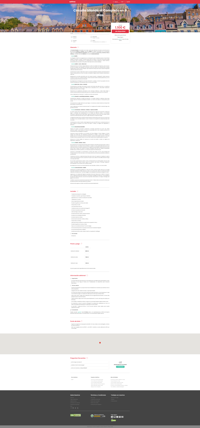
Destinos (72, 397)
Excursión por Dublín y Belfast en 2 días (118, 379)
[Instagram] (73, 408)
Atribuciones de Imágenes (96, 404)
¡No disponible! (120, 31)
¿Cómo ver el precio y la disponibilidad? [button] (79, 368)
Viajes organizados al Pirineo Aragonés (98, 383)
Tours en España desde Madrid (96, 382)
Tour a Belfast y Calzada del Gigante (117, 386)
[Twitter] (75, 408)
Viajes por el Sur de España (96, 386)
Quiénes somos (73, 401)
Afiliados (112, 399)
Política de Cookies (94, 402)
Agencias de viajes (114, 397)
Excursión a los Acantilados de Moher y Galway (119, 385)
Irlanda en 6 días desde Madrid (116, 383)
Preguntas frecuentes (74, 404)
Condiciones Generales (95, 399)
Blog (71, 406)
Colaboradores (114, 401)
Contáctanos (120, 366)
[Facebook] (71, 408)
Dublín (72, 379)
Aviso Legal (93, 397)
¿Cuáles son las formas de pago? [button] (77, 365)
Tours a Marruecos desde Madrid (97, 381)
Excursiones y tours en (80, 33)
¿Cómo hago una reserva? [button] (76, 362)
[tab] (89, 362)
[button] (116, 2)
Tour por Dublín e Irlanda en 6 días (117, 382)
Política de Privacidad (95, 401)
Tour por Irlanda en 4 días (115, 381)
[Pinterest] (78, 408)
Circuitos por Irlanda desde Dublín (97, 379)
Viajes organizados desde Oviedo (97, 385)
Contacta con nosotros (75, 402)
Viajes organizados (74, 399)
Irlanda (71, 33)
